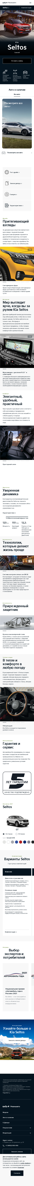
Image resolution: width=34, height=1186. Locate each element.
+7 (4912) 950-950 (11, 1145)
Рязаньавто (12, 3)
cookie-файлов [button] (25, 1163)
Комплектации (26, 8)
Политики (21, 1167)
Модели (5, 1112)
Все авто (17, 94)
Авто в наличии (8, 1117)
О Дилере (6, 1123)
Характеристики (9, 513)
